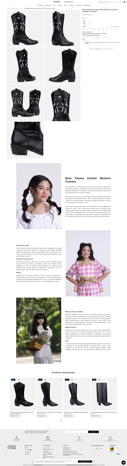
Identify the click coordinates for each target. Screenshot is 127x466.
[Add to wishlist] (119, 9)
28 (84, 28)
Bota (54, 5)
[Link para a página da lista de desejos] (120, 2)
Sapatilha (71, 5)
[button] (61, 420)
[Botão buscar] (100, 2)
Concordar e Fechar (85, 461)
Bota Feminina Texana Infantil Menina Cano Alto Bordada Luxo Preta (39, 8)
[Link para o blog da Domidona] (31, 450)
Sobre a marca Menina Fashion (48, 455)
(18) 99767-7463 (66, 449)
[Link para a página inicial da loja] (12, 453)
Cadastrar (93, 431)
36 (114, 28)
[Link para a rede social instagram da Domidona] (28, 450)
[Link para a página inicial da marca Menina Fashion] (68, 2)
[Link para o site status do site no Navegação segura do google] (118, 454)
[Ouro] (112, 449)
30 (91, 28)
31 (95, 28)
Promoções (87, 5)
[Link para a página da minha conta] (122, 2)
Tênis (65, 5)
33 (103, 28)
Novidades (40, 5)
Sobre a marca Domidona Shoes (48, 457)
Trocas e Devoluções (47, 452)
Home (9, 8)
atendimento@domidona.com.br (69, 451)
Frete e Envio (46, 451)
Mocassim (79, 5)
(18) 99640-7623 (66, 447)
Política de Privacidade (48, 449)
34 (107, 28)
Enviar (83, 39)
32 (99, 28)
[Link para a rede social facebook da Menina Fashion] (26, 454)
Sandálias (48, 5)
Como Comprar (46, 447)
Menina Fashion (15, 8)
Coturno (59, 5)
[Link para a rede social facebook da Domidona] (26, 450)
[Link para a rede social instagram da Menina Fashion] (28, 454)
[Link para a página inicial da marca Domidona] (57, 2)
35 (110, 28)
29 (87, 28)
